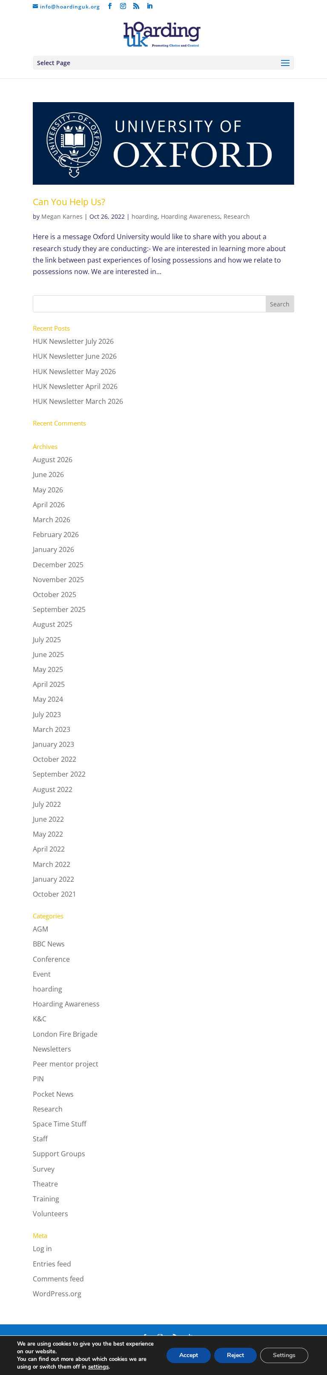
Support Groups (59, 1153)
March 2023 (51, 729)
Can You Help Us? (69, 202)
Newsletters (52, 1049)
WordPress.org (57, 1293)
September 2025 (59, 609)
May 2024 (48, 699)
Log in (42, 1248)
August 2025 (52, 624)
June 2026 (48, 474)
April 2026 (49, 504)
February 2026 (56, 534)
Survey (43, 1169)
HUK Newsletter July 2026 (73, 341)
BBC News (49, 944)
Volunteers (50, 1213)
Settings (284, 1355)
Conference (51, 959)
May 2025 (48, 669)
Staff (40, 1138)
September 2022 (59, 774)
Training (46, 1198)
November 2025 (58, 579)
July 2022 (47, 804)
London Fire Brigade (65, 1034)
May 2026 (48, 490)
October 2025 (54, 594)
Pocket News (53, 1094)
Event (42, 974)
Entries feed (52, 1264)
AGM (40, 929)
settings (98, 1367)
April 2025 (49, 684)
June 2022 (48, 819)
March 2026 (51, 519)
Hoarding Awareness (190, 216)
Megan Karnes (62, 216)
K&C (39, 1018)
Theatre (45, 1184)
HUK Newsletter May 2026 (74, 371)
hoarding (145, 216)
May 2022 (48, 834)
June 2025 (48, 654)
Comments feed (58, 1279)
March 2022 (51, 864)
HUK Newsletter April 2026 (75, 386)
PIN (38, 1078)
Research (237, 216)
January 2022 (53, 879)
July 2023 (47, 714)
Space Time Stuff (59, 1124)
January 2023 (53, 744)
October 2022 (54, 759)
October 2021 (54, 894)
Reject (235, 1355)
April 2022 (49, 849)
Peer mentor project (65, 1064)
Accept (188, 1355)
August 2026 (52, 459)
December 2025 (58, 564)
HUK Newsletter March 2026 (78, 401)
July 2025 (47, 639)
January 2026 (53, 549)
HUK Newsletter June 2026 (75, 356)
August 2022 (52, 789)
